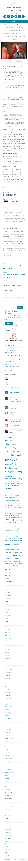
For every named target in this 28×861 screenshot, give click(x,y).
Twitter (20, 563)
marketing (9, 520)
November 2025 (9, 581)
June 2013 (7, 815)
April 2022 (7, 615)
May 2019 (7, 652)
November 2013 (8, 801)
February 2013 (8, 826)
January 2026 (8, 578)
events (10, 511)
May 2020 (7, 632)
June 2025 (7, 586)
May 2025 (7, 589)
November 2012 (8, 835)
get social (12, 513)
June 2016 (7, 712)
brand (7, 485)
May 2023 (7, 604)
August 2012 (8, 843)
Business (21, 27)
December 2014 (8, 764)
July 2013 (7, 812)
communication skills (8, 215)
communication (21, 30)
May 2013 (7, 818)
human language (17, 33)
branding (12, 485)
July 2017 (7, 681)
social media (10, 544)
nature (9, 524)
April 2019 (7, 655)
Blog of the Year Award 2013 (16, 387)
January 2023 (8, 606)
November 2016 (9, 698)
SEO (12, 533)
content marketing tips (13, 503)
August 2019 (8, 644)
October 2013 (8, 804)
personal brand (8, 528)
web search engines (9, 565)
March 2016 (7, 721)
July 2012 (7, 846)
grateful (20, 513)
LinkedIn (20, 517)
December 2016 (9, 695)
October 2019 (8, 641)
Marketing (10, 451)
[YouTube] (8, 16)
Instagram (17, 517)
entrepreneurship (13, 509)
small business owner (15, 221)
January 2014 (8, 795)
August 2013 (8, 809)
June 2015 (7, 746)
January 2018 (8, 672)
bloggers (16, 481)
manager (11, 218)
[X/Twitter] (23, 16)
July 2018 (7, 664)
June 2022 (7, 609)
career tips (15, 30)
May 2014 (7, 784)
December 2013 (8, 798)
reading (20, 528)
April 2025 (7, 592)
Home (11, 382)
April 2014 (7, 786)
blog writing (14, 483)
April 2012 (7, 855)
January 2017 (8, 692)
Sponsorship (15, 468)
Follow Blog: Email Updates (11, 312)
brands (17, 485)
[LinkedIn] (4, 16)
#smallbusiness (9, 28)
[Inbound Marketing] (14, 337)
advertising (19, 479)
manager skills (16, 218)
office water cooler (6, 36)
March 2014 (7, 789)
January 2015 (8, 761)
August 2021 (8, 618)
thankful (12, 563)
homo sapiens (11, 33)
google (17, 513)
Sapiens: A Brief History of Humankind (17, 36)
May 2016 (7, 715)
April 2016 (7, 718)
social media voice (15, 561)
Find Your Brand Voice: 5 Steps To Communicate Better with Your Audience (13, 350)
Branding (8, 441)
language (23, 33)
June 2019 (7, 649)
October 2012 (8, 838)
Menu (16, 21)
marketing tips (19, 522)
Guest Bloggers (14, 448)
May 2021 (7, 621)
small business (7, 221)
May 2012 (7, 852)
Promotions (8, 464)
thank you (16, 563)
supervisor (21, 221)
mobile (6, 524)
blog (9, 481)
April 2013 (7, 821)
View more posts (7, 255)
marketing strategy (10, 522)
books (20, 483)
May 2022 (7, 612)
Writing (19, 472)
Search (6, 305)
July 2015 (7, 744)
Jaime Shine (7, 27)
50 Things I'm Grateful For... (16, 378)
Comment (20, 299)
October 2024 (8, 598)
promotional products (15, 528)
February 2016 (8, 724)
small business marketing (16, 538)
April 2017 (7, 686)
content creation (10, 497)
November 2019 (9, 638)
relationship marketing (9, 530)
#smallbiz (8, 476)
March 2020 (8, 635)
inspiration (13, 517)
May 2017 (7, 684)
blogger (12, 481)
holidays (13, 515)
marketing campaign (18, 520)
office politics (21, 218)
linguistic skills (6, 218)
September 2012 (9, 841)
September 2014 (9, 772)
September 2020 (9, 626)
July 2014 (7, 778)
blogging (8, 483)
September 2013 (9, 806)
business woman (19, 28)
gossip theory (5, 33)
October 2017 (8, 678)
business (14, 28)
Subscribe (9, 323)
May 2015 (7, 749)
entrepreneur (12, 507)
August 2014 (8, 775)
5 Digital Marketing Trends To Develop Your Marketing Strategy (16, 414)
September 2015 (9, 738)
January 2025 (8, 595)
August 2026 (8, 572)
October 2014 (8, 769)
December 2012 (8, 832)
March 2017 (7, 689)
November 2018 (8, 661)
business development (17, 488)
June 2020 (7, 629)
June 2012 (7, 849)
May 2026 (7, 575)
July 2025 (7, 584)
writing (15, 565)
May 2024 (7, 601)
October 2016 (8, 701)
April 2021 (7, 624)
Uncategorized (10, 472)
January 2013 (8, 829)
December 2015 (8, 729)
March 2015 (7, 755)
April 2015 (7, 752)
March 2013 (7, 823)
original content (8, 526)
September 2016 (9, 704)
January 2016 (8, 726)
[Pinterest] (19, 16)
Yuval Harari (14, 39)
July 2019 (7, 646)
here (20, 181)
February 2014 (8, 792)
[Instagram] (12, 16)
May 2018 (7, 666)
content (17, 495)
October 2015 (8, 735)
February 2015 (8, 758)
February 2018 (8, 669)
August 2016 (8, 706)
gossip (14, 215)
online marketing (15, 524)
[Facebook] (15, 16)
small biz (15, 533)
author (6, 481)
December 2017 (8, 675)
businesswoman (7, 30)
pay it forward (15, 527)
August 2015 (8, 741)
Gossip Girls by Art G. (19, 215)
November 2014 (8, 766)
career (12, 30)
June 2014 (7, 781)
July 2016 (7, 709)
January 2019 (8, 658)
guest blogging (8, 515)
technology (7, 563)
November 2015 (8, 732)
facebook (14, 511)
